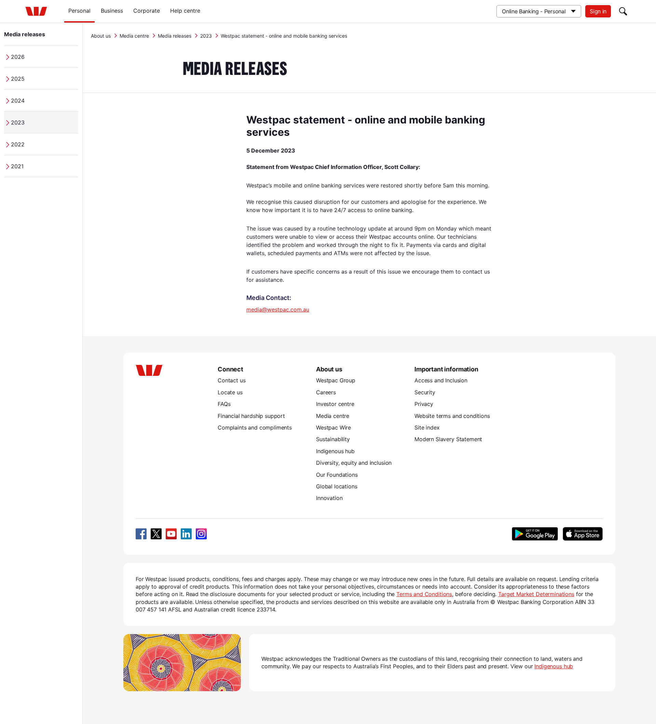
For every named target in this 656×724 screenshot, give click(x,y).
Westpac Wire (333, 427)
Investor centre (335, 403)
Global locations (336, 486)
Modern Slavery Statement (448, 439)
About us (101, 36)
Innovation (329, 498)
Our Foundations (337, 474)
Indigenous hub (335, 451)
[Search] (623, 11)
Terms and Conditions (424, 594)
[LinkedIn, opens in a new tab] (186, 533)
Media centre (134, 36)
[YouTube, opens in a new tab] (171, 533)
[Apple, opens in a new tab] (582, 534)
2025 (18, 78)
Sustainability (333, 439)
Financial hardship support (251, 415)
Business (112, 10)
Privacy (423, 403)
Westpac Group (335, 380)
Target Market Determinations (536, 594)
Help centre (185, 10)
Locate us (230, 392)
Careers (326, 392)
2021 (17, 166)
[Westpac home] (36, 11)
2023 (18, 122)
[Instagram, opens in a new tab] (201, 533)
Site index (426, 427)
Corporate (146, 10)
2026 (18, 56)
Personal (79, 10)
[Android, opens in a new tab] (535, 534)
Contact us (231, 380)
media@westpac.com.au (277, 309)
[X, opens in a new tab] (156, 533)
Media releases (24, 34)
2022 (18, 144)
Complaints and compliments (255, 427)
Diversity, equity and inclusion (354, 462)
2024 (18, 100)
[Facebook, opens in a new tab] (141, 533)
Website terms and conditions (452, 415)
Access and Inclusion (440, 380)
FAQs (224, 403)
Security (424, 392)
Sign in (598, 11)
